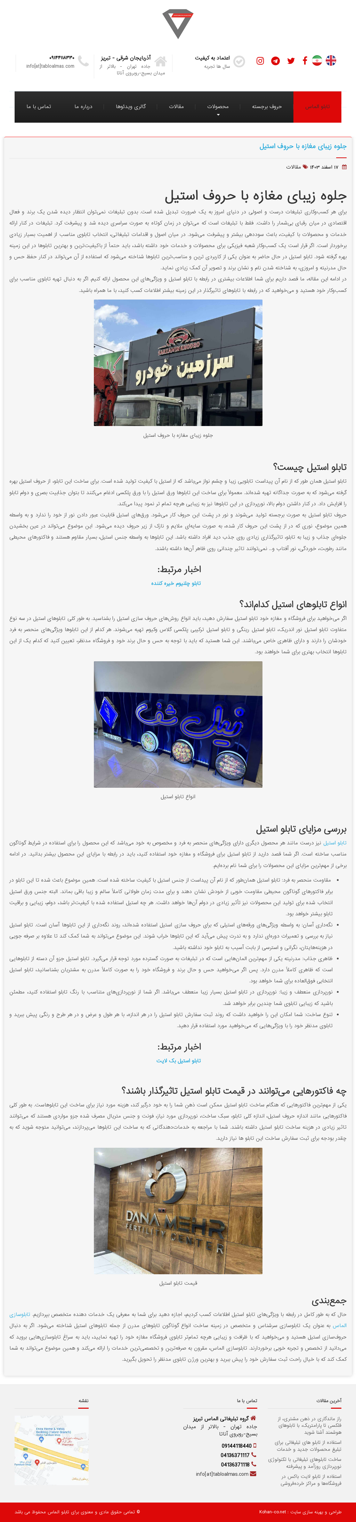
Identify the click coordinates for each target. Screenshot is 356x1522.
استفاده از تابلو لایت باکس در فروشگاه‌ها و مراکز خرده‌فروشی (311, 1480)
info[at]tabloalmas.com (222, 1474)
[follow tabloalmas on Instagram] (260, 61)
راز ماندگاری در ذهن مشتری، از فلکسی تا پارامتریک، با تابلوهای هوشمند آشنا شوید (309, 1426)
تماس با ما (38, 107)
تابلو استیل (335, 843)
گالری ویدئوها (131, 107)
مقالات (176, 107)
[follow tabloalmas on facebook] (305, 61)
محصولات (218, 107)
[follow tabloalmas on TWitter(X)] (291, 61)
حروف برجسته (267, 107)
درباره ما (83, 107)
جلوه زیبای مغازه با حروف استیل (303, 146)
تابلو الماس (317, 107)
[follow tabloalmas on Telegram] (275, 61)
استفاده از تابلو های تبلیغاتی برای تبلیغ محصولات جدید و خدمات (308, 1446)
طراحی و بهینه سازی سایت (315, 1512)
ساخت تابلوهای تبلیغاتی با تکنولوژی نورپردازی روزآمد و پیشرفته (304, 1463)
